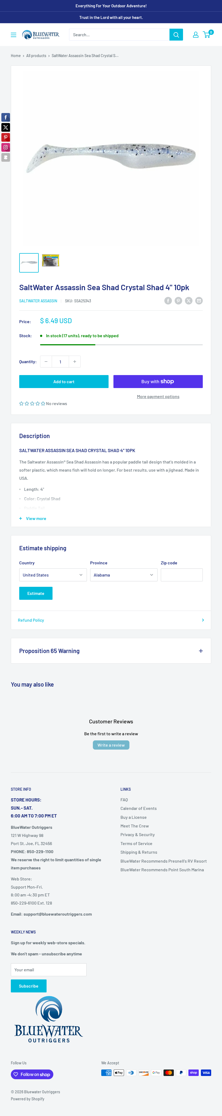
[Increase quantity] (74, 361)
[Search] (176, 35)
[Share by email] (199, 300)
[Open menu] (13, 35)
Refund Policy (31, 619)
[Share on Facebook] (168, 300)
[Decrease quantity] (46, 361)
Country (27, 562)
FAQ (124, 799)
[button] (32, 403)
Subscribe (28, 985)
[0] (206, 34)
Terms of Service (136, 843)
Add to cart (63, 381)
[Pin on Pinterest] (178, 300)
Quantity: (28, 361)
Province (98, 562)
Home (16, 55)
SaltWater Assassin (38, 301)
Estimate (35, 593)
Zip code (169, 562)
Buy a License (133, 817)
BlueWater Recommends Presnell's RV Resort (163, 860)
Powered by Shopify (27, 1099)
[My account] (195, 35)
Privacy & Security (137, 834)
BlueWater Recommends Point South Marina (162, 869)
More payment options (158, 396)
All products (36, 55)
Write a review (111, 744)
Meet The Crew (134, 825)
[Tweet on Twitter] (188, 300)
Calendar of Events (138, 808)
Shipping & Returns (138, 852)
